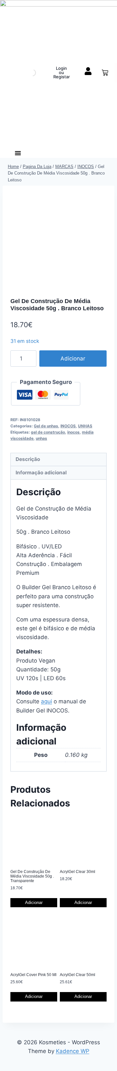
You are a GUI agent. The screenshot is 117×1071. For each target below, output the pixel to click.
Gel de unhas (46, 425)
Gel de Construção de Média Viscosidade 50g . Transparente (32, 876)
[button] (18, 153)
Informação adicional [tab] (41, 472)
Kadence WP (72, 1051)
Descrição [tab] (28, 459)
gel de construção (48, 432)
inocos (73, 432)
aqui (46, 701)
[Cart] (105, 73)
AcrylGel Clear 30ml (77, 871)
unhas (41, 438)
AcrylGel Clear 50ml (77, 974)
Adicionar (72, 358)
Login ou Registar (61, 72)
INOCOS (68, 425)
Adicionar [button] (34, 902)
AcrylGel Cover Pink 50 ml (33, 974)
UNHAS (85, 425)
